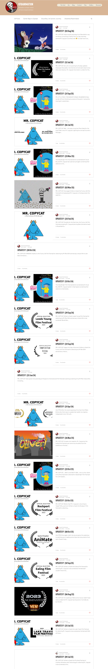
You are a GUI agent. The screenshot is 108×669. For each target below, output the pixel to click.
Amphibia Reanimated (72, 18)
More (84, 18)
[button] (91, 19)
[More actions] (90, 27)
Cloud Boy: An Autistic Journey (51, 18)
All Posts (17, 18)
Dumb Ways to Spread (30, 18)
